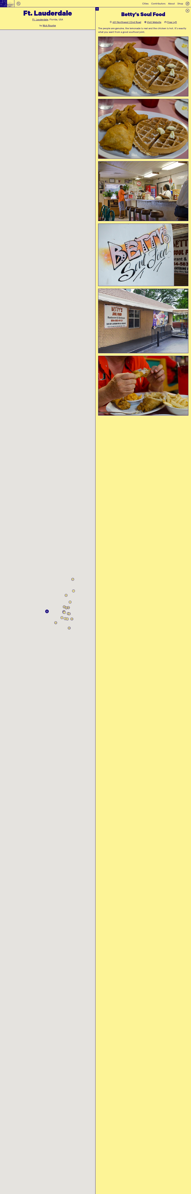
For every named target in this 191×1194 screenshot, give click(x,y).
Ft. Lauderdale (40, 19)
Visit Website (154, 22)
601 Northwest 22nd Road (127, 22)
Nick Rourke (49, 25)
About (171, 3)
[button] (64, 612)
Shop (180, 3)
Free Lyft (172, 22)
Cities (145, 3)
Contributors (158, 3)
